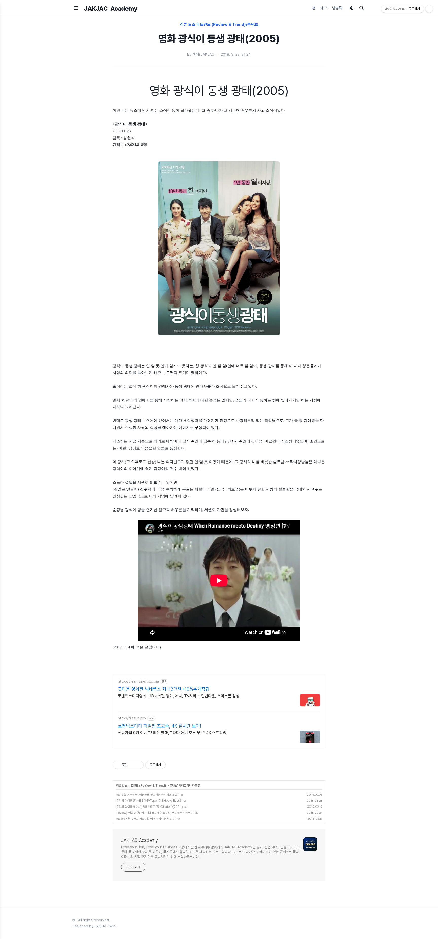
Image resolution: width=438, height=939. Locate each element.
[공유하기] (132, 765)
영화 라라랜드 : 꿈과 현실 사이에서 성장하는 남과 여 (145, 819)
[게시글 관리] (138, 765)
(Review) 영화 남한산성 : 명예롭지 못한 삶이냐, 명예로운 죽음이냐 (154, 813)
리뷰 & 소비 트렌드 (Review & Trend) (141, 785)
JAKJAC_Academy (110, 8)
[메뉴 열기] (76, 8)
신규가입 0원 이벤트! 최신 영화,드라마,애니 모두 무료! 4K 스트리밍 (172, 732)
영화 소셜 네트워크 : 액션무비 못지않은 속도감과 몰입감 (147, 795)
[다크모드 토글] (351, 8)
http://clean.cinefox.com (138, 681)
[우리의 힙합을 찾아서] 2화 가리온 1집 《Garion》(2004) (149, 807)
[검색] (361, 8)
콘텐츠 (173, 785)
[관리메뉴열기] (429, 9)
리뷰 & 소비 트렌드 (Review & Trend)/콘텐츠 (219, 24)
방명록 (337, 8)
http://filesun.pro (132, 718)
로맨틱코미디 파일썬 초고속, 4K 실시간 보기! (159, 726)
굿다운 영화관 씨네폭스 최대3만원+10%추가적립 (163, 689)
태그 (323, 8)
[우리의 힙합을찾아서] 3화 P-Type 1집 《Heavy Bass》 (148, 800)
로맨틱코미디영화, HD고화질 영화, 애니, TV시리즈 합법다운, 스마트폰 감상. (179, 696)
